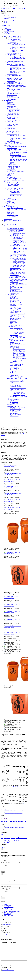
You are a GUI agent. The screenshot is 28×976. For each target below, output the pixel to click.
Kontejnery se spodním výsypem (15, 64)
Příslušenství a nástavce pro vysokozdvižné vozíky (13, 166)
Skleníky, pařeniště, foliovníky (14, 123)
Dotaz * (3, 870)
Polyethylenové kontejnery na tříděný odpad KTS (17, 66)
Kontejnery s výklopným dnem (14, 149)
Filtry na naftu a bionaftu (13, 191)
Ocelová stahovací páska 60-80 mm (12, 810)
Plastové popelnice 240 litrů (17, 57)
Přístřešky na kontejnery (13, 114)
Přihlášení (6, 16)
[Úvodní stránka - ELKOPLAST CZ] (14, 10)
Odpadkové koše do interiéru (14, 43)
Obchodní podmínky (9, 31)
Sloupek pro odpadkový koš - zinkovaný (14, 838)
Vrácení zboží (7, 33)
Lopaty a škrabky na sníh (13, 142)
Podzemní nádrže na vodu (13, 89)
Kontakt (6, 32)
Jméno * (3, 860)
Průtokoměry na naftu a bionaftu (15, 188)
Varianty (3, 835)
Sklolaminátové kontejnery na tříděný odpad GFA (17, 69)
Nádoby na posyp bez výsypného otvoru (18, 333)
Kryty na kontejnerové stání (13, 62)
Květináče (9, 103)
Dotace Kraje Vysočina (9, 912)
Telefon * (3, 864)
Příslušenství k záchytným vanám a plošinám (19, 359)
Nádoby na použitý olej (15, 60)
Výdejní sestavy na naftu (13, 184)
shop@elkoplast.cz (17, 786)
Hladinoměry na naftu (12, 187)
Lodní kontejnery (11, 177)
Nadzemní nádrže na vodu (13, 93)
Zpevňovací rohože (11, 106)
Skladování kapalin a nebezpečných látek (17, 150)
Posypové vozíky (11, 141)
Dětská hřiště (10, 121)
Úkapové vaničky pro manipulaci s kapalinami (19, 353)
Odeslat (3, 872)
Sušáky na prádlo (11, 128)
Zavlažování (10, 111)
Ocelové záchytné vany (15, 155)
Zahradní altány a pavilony (13, 131)
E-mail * (3, 862)
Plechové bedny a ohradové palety (15, 171)
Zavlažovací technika (12, 95)
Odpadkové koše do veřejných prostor (18, 238)
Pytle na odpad (10, 76)
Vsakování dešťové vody (13, 110)
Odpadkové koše (11, 203)
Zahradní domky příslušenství (14, 120)
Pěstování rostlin (11, 104)
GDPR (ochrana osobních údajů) (12, 911)
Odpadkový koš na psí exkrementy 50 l (13, 821)
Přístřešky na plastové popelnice (15, 61)
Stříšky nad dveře (11, 129)
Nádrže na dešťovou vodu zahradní (15, 85)
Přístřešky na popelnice (12, 113)
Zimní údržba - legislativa (10, 909)
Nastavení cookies (8, 915)
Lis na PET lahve (11, 81)
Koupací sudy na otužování (13, 109)
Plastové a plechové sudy (13, 97)
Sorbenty (12, 163)
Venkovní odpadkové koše (13, 39)
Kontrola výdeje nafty (12, 185)
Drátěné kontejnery (11, 176)
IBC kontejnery (10, 96)
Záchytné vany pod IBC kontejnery (18, 159)
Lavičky (9, 201)
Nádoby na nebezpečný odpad (14, 79)
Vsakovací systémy (11, 99)
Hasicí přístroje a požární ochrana (15, 208)
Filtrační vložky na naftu (16, 194)
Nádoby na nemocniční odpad (14, 78)
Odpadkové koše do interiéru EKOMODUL (17, 51)
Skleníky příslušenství (12, 124)
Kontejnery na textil (12, 74)
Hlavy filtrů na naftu (15, 192)
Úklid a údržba (10, 212)
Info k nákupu (7, 29)
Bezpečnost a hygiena (12, 215)
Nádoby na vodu (11, 116)
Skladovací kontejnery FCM (14, 178)
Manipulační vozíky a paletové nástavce (16, 146)
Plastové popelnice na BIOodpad (18, 58)
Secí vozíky (10, 107)
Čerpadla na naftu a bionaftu (14, 189)
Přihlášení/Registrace (12, 17)
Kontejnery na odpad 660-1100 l (15, 53)
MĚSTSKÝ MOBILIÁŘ (10, 224)
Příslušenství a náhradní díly (14, 82)
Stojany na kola (10, 202)
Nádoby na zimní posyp (13, 134)
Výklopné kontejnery (12, 148)
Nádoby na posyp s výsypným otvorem (18, 330)
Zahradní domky (11, 118)
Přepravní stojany (11, 169)
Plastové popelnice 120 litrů (17, 56)
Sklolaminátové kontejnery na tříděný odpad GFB (17, 72)
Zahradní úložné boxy (12, 117)
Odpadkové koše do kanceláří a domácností (18, 240)
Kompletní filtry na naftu (16, 195)
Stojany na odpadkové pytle (14, 75)
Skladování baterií (11, 164)
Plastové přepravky (11, 170)
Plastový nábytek (11, 125)
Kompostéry (10, 102)
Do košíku (4, 818)
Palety (8, 174)
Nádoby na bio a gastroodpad (14, 37)
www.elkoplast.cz (5, 935)
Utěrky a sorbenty (11, 216)
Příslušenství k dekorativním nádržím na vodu (17, 281)
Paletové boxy (10, 173)
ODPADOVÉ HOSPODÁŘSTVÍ (12, 220)
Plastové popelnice (11, 54)
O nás (5, 28)
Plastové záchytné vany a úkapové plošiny (19, 349)
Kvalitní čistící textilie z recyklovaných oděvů (15, 409)
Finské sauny (10, 127)
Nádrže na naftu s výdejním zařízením (16, 183)
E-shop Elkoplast (8, 219)
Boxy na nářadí (10, 213)
